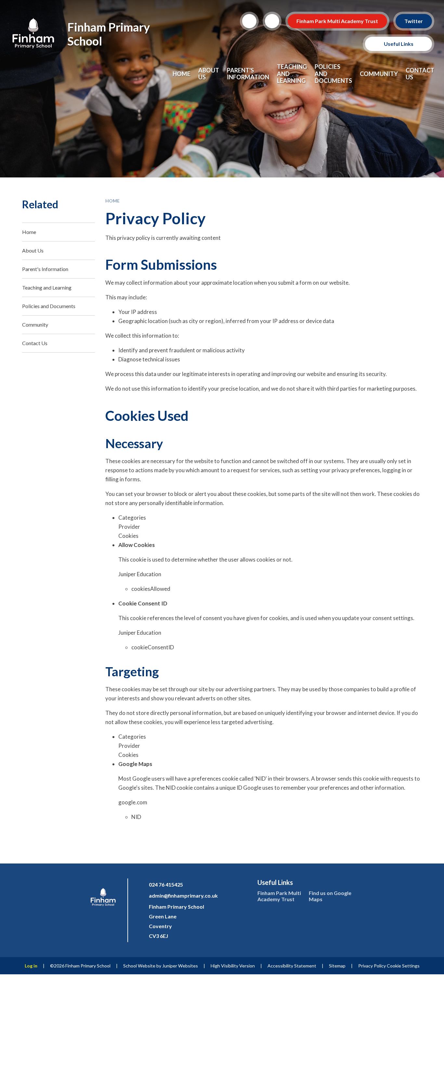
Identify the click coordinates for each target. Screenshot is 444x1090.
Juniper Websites (180, 965)
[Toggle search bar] (249, 21)
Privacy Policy (372, 965)
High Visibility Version (233, 965)
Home (112, 200)
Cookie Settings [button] (403, 965)
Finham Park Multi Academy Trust (337, 21)
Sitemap (337, 965)
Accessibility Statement (292, 965)
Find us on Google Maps (330, 896)
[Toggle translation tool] (272, 21)
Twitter (414, 21)
